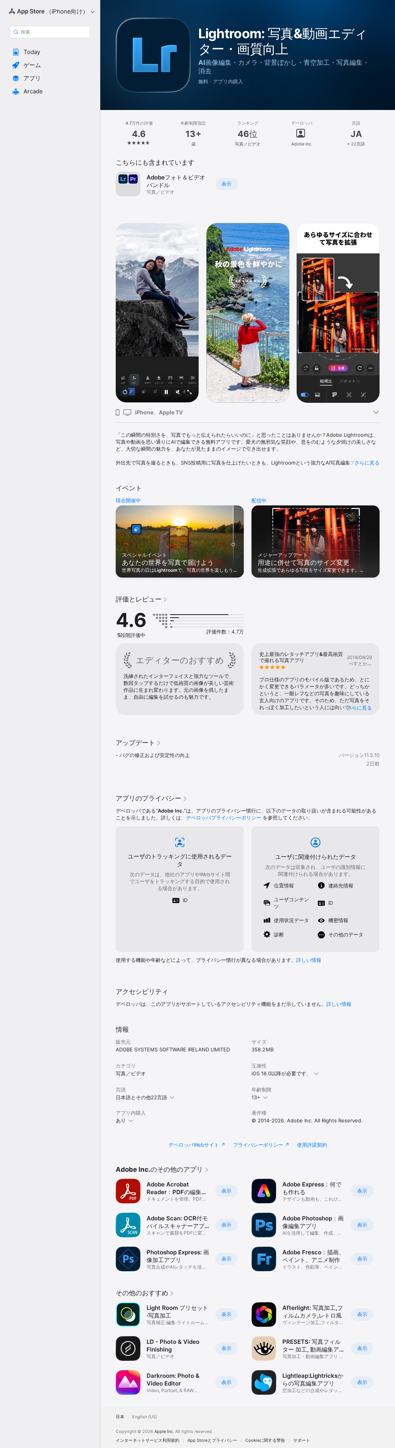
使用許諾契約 (312, 1145)
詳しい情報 (308, 960)
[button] (50, 52)
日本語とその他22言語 (141, 1097)
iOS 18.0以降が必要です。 (281, 1073)
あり (121, 1120)
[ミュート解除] (177, 392)
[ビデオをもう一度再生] (125, 392)
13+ (256, 1097)
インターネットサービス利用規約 (147, 1440)
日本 (120, 1417)
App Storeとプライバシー (212, 1440)
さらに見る (367, 463)
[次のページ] (387, 134)
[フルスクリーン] (189, 392)
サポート (301, 1440)
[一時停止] (166, 392)
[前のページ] (108, 134)
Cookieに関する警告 (265, 1440)
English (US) (144, 1417)
